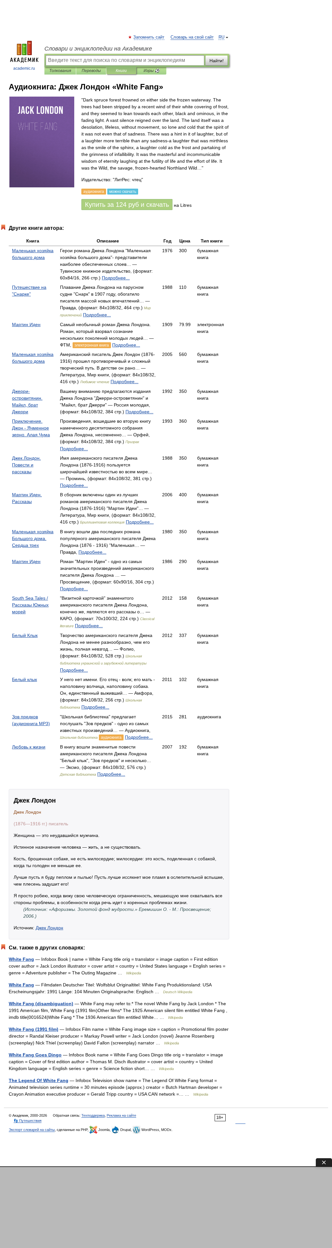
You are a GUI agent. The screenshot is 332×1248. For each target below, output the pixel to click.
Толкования (60, 70)
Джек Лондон (49, 927)
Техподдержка (93, 1115)
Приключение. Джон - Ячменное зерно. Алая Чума (31, 427)
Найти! (216, 60)
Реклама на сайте (121, 1115)
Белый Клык (25, 635)
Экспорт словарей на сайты (32, 1130)
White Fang (21, 959)
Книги (121, 70)
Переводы (91, 70)
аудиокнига (111, 737)
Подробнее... (116, 277)
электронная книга (92, 345)
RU (221, 37)
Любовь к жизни (28, 746)
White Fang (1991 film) (33, 1029)
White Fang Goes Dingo (35, 1054)
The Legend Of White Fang (38, 1080)
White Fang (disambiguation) (41, 1003)
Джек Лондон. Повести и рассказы (26, 464)
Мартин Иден (26, 324)
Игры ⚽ (152, 70)
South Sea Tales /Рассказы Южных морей (30, 604)
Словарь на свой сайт (192, 37)
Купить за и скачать (127, 204)
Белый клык (24, 679)
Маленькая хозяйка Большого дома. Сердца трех (32, 538)
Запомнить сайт (149, 37)
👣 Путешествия (28, 1121)
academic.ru (24, 68)
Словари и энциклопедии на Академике (98, 48)
